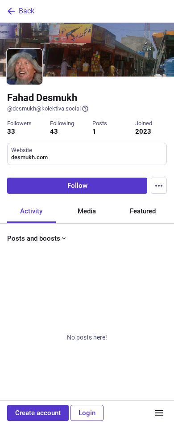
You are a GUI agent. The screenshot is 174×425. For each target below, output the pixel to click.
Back (26, 11)
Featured (143, 211)
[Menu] (159, 186)
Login (87, 413)
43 (54, 132)
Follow (77, 186)
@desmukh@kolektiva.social (44, 108)
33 (11, 132)
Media (87, 211)
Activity (31, 211)
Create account (38, 413)
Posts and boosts (33, 238)
